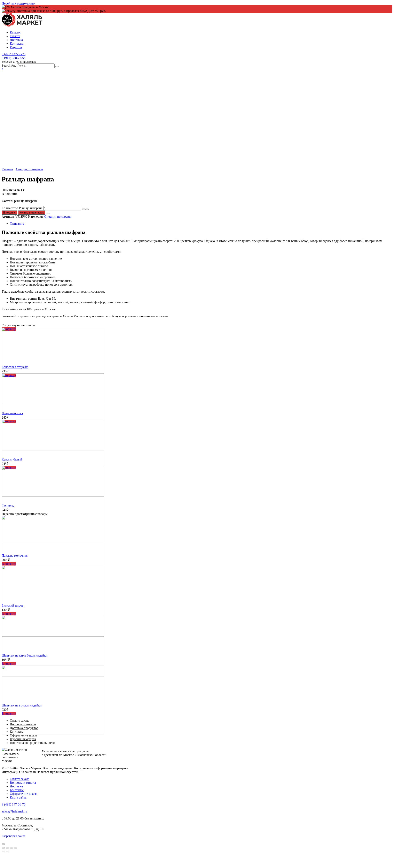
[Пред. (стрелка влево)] (3, 851)
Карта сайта (18, 797)
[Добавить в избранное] (47, 213)
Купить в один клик (32, 212)
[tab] (201, 223)
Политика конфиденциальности (32, 742)
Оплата (15, 36)
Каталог (15, 32)
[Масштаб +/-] (15, 847)
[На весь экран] (11, 847)
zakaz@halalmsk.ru (14, 811)
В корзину (9, 212)
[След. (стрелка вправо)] (7, 851)
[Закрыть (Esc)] (3, 847)
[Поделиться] (7, 847)
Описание (17, 223)
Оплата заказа (19, 779)
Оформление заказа (23, 735)
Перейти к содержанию (18, 3)
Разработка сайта (13, 836)
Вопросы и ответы (23, 782)
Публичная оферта (23, 739)
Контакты (17, 43)
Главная (7, 169)
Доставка (16, 40)
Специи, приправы (29, 169)
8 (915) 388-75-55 (13, 58)
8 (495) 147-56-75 (13, 54)
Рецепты (16, 47)
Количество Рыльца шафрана (22, 208)
